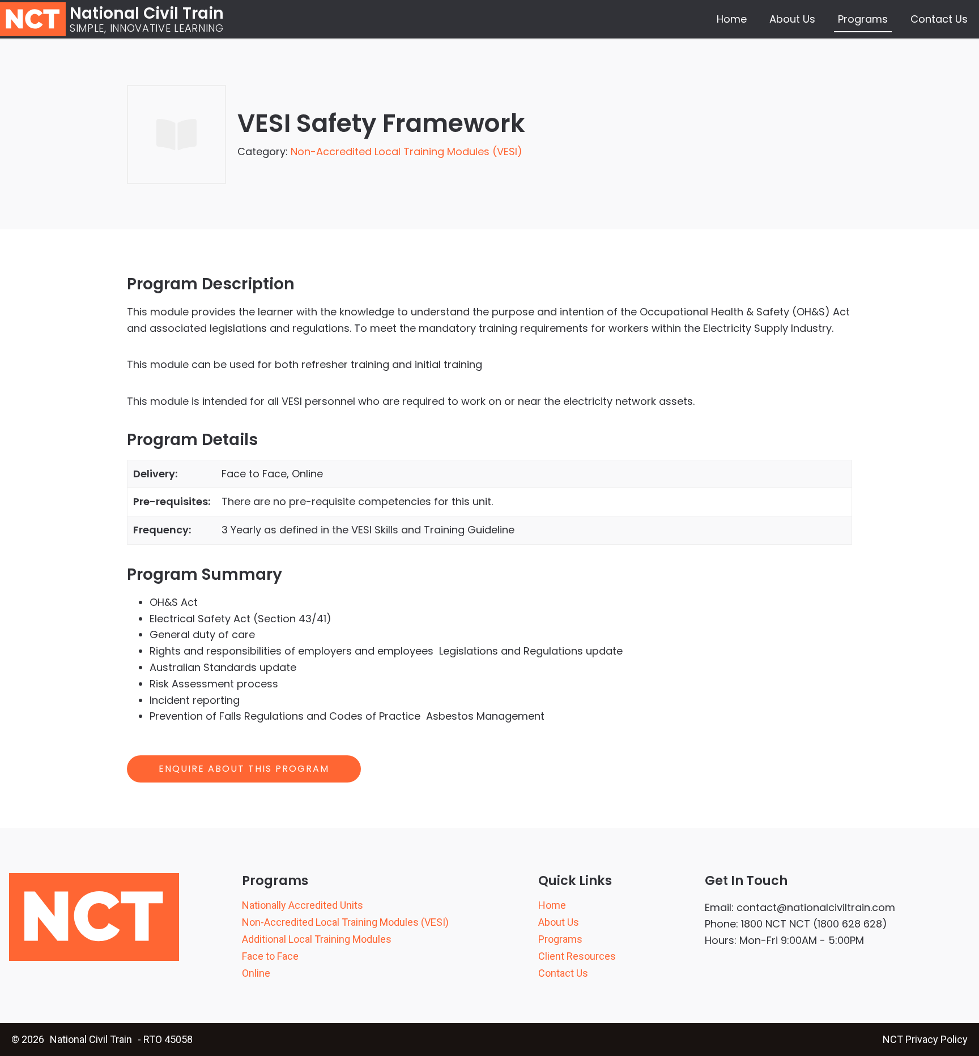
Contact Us (939, 19)
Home (732, 19)
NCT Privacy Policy (925, 1039)
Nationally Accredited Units (302, 905)
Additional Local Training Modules (316, 939)
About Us (792, 19)
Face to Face (270, 956)
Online (256, 973)
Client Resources (577, 956)
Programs (863, 19)
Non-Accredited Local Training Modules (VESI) (406, 151)
